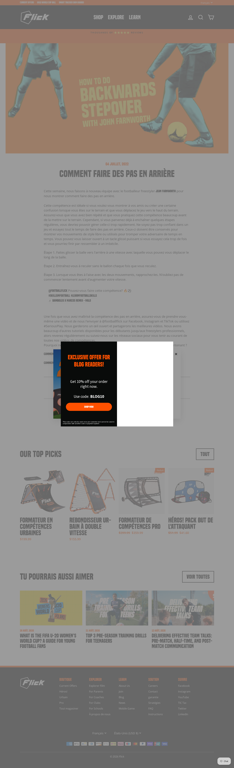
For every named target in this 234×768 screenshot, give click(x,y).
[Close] (169, 345)
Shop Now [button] (89, 406)
